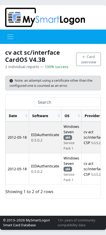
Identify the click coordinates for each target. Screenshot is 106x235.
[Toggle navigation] (10, 37)
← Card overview (88, 59)
